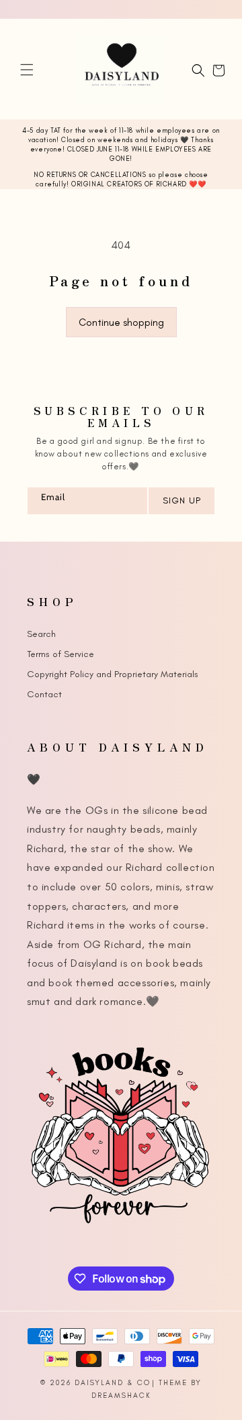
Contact (44, 694)
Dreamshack (121, 1395)
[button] (27, 69)
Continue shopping (121, 322)
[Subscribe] (180, 501)
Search (41, 634)
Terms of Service (60, 654)
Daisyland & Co (113, 1382)
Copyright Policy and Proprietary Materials (112, 674)
